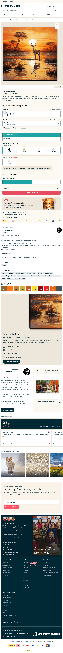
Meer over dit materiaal (54, 109)
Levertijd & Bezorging (11, 550)
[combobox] (27, 11)
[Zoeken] (59, 10)
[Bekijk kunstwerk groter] (57, 24)
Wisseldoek (8, 138)
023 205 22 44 (25, 535)
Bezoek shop (5, 235)
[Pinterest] (12, 622)
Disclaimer (25, 641)
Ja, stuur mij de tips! (11, 507)
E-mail (17, 537)
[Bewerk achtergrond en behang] (57, 27)
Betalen (7, 547)
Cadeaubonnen (9, 554)
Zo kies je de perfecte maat (53, 119)
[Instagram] (9, 622)
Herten (13, 276)
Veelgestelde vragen (11, 542)
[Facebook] (14, 622)
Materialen (36, 15)
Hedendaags (5, 276)
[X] (17, 622)
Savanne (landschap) (23, 276)
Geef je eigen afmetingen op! (17, 128)
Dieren (4, 273)
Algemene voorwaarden (16, 641)
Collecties (15, 15)
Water (3, 279)
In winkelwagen (32, 193)
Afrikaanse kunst (20, 279)
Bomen (39, 273)
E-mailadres (7, 499)
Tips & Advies (47, 15)
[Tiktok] (20, 622)
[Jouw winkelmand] (60, 6)
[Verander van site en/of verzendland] (60, 1)
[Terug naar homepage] (10, 6)
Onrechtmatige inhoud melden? (37, 641)
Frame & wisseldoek (11, 134)
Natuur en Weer (19, 273)
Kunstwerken (5, 15)
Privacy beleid (50, 641)
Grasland (10, 273)
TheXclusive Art (10, 91)
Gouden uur (57, 276)
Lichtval (33, 276)
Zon (50, 276)
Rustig (4, 265)
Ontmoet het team (40, 553)
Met (47, 182)
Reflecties (10, 279)
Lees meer (14, 235)
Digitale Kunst (48, 273)
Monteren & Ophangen (11, 552)
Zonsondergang (30, 273)
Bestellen (7, 545)
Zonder (18, 182)
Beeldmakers (26, 15)
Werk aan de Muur (10, 592)
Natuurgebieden (42, 276)
